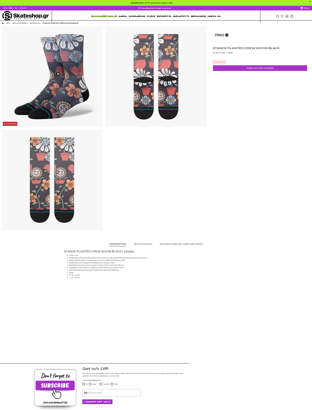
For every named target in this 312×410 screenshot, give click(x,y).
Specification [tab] (143, 244)
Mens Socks (35, 23)
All (87, 384)
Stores (306, 8)
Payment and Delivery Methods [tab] (181, 244)
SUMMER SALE (104, 16)
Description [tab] (118, 244)
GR (5, 8)
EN (10, 8)
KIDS (151, 16)
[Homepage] (3, 23)
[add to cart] (291, 16)
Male (94, 384)
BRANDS (198, 16)
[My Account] (287, 16)
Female (106, 384)
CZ (16, 8)
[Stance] (260, 35)
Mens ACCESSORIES (19, 23)
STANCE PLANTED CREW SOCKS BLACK (60, 23)
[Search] (277, 16)
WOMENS (136, 16)
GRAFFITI (181, 16)
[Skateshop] (26, 16)
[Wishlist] (282, 16)
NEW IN (214, 16)
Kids (116, 384)
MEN (123, 16)
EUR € (22, 8)
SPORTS (164, 16)
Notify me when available (260, 68)
